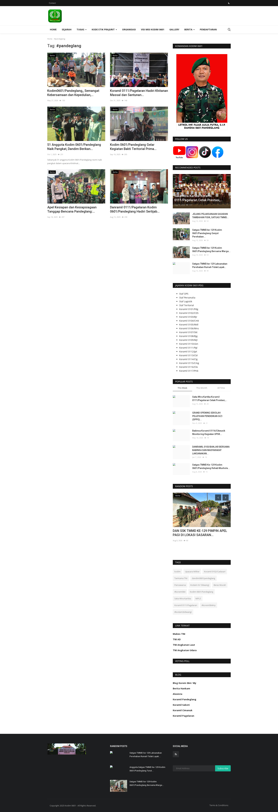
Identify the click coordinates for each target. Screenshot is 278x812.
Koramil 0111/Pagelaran (185, 605)
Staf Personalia (187, 297)
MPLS (198, 598)
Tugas (81, 29)
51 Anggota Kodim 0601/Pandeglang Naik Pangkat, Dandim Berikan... (74, 147)
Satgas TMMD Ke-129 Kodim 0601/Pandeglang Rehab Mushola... (211, 466)
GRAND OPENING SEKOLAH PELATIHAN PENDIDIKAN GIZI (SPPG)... (207, 416)
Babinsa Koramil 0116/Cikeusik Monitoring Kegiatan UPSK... (208, 432)
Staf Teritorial (186, 305)
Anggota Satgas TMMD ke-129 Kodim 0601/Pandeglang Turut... (147, 769)
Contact (52, 3)
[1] (229, 3)
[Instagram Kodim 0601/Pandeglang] (192, 151)
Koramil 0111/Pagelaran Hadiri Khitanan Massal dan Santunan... (139, 93)
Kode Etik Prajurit (103, 29)
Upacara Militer (192, 571)
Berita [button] (188, 29)
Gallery (174, 29)
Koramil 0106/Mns (189, 328)
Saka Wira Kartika (182, 598)
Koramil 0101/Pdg (188, 309)
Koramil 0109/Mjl (188, 339)
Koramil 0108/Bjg (188, 336)
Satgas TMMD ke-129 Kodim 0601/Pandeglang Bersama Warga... (211, 250)
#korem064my (209, 605)
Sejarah (66, 29)
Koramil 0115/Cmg (189, 363)
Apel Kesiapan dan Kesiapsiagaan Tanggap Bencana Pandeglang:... (72, 209)
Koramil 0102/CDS (189, 312)
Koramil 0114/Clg (188, 359)
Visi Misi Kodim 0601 (152, 29)
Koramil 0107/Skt (188, 332)
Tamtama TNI (180, 578)
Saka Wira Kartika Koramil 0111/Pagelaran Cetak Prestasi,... (209, 399)
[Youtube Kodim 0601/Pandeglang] (179, 151)
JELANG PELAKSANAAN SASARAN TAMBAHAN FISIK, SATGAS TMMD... (210, 216)
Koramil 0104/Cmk (189, 320)
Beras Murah (220, 585)
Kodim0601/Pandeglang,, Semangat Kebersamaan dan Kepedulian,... (73, 93)
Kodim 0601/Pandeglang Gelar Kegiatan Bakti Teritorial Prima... (133, 147)
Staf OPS (183, 293)
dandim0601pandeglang (203, 578)
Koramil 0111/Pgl (188, 347)
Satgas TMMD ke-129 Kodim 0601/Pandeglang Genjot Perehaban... (207, 233)
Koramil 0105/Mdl (188, 324)
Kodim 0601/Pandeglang (201, 591)
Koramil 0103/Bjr (188, 316)
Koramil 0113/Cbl (188, 355)
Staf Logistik (185, 301)
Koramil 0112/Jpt (188, 351)
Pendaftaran (208, 29)
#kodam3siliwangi (183, 612)
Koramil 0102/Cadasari (214, 571)
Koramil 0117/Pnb (188, 370)
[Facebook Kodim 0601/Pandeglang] (218, 151)
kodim (177, 571)
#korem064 (179, 591)
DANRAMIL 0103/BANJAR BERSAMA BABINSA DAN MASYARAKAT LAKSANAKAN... (211, 450)
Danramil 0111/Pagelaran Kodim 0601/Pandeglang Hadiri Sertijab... (135, 209)
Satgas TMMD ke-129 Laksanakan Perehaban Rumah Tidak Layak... (209, 265)
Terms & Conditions (218, 805)
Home (53, 29)
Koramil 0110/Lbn (188, 343)
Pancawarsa (180, 585)
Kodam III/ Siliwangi (199, 585)
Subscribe (223, 768)
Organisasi (129, 29)
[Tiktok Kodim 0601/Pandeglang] (205, 151)
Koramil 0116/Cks (188, 366)
